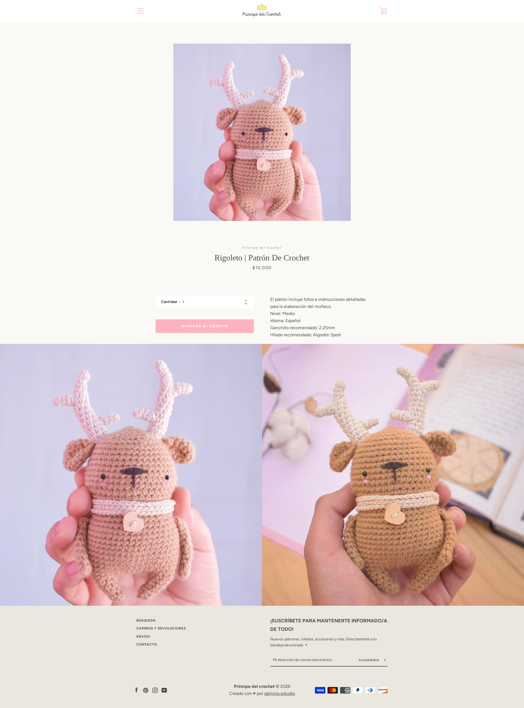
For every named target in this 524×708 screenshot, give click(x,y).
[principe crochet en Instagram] (155, 689)
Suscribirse (369, 660)
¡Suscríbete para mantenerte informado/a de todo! (328, 625)
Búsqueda (146, 620)
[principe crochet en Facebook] (136, 689)
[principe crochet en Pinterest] (145, 689)
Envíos (143, 636)
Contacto (146, 644)
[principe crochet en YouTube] (164, 689)
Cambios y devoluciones (161, 628)
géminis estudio (279, 693)
